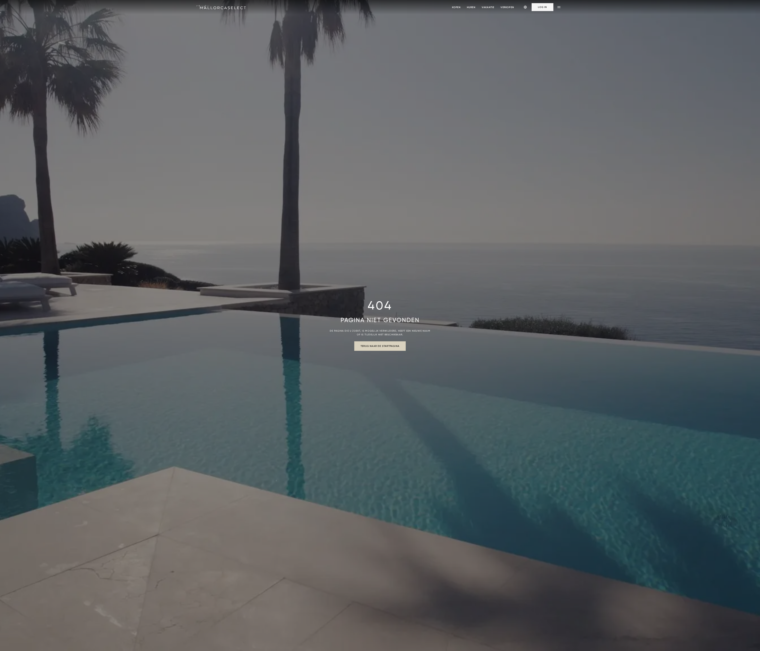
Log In (542, 7)
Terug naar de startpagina (380, 345)
